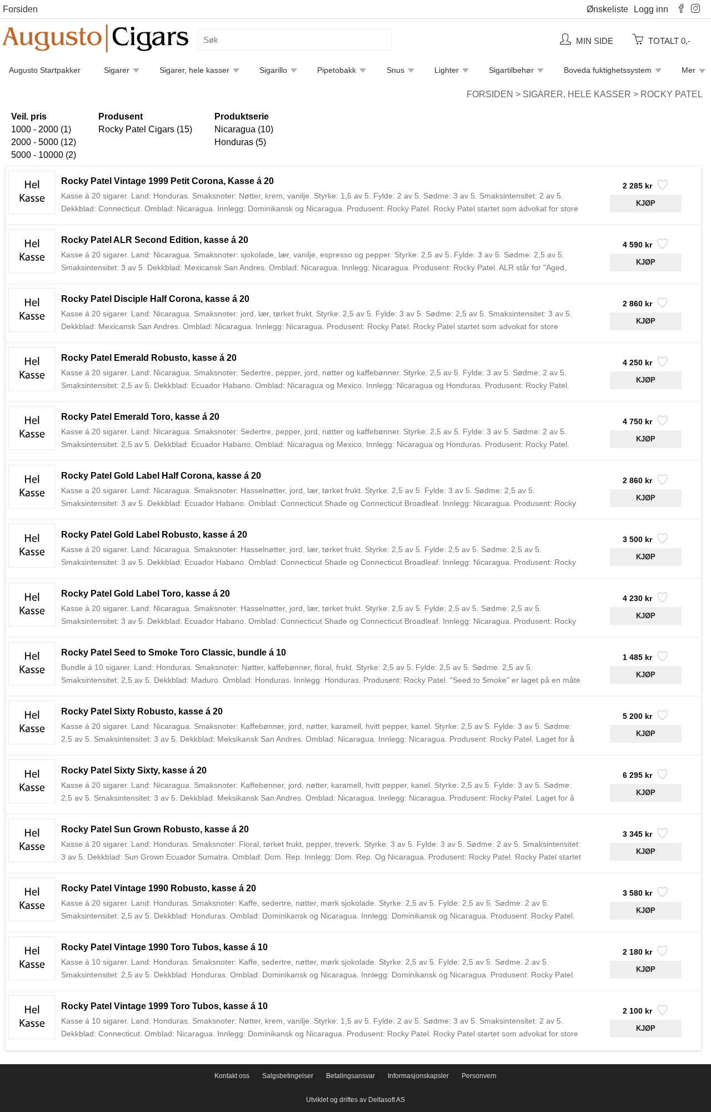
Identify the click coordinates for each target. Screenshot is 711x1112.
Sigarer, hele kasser (194, 70)
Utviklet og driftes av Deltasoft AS (355, 1100)
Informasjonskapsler (418, 1076)
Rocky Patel (671, 94)
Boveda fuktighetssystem (608, 70)
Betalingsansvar (350, 1076)
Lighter (446, 70)
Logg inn (651, 9)
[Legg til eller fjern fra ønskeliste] (661, 187)
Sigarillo (273, 70)
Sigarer (116, 70)
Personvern (479, 1076)
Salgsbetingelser (287, 1076)
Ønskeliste (607, 9)
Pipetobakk (336, 70)
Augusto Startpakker (45, 70)
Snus (395, 70)
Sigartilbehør (511, 70)
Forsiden (20, 9)
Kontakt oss (231, 1076)
